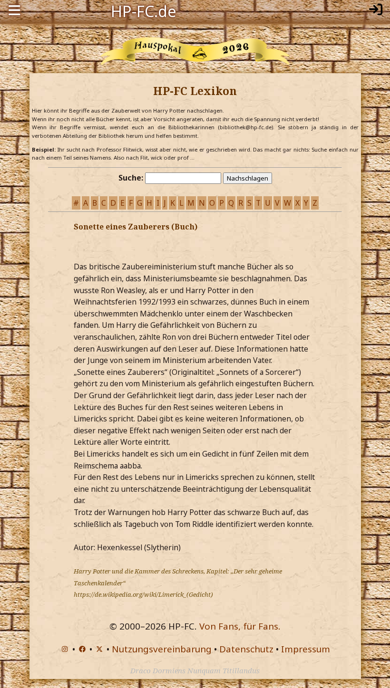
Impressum (305, 649)
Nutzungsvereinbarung (162, 649)
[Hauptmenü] (14, 10)
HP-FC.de (143, 10)
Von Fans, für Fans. (240, 626)
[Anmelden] (375, 10)
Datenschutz (246, 649)
